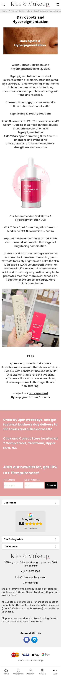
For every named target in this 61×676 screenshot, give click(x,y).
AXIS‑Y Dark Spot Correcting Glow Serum (29, 136)
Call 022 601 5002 (30, 571)
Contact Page (30, 582)
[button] (30, 40)
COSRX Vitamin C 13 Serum (22, 143)
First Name (9, 479)
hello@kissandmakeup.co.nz (30, 577)
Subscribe (51, 485)
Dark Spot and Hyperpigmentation (29, 395)
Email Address (32, 479)
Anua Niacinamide (14, 121)
